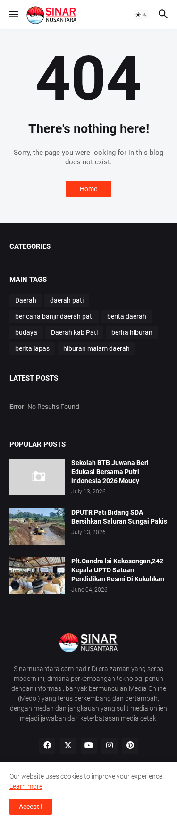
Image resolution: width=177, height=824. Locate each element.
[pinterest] (130, 746)
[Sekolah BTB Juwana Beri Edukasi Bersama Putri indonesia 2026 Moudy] (37, 477)
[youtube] (89, 746)
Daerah (25, 300)
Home (88, 189)
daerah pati (67, 300)
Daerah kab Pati (74, 332)
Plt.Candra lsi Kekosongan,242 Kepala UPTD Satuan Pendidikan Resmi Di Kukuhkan (117, 570)
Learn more (25, 786)
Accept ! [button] (30, 806)
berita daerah (126, 316)
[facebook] (47, 746)
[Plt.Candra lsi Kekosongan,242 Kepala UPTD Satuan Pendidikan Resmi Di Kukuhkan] (37, 575)
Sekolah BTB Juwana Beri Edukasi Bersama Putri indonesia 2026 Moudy (110, 471)
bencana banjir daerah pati (54, 316)
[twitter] (68, 746)
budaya (26, 332)
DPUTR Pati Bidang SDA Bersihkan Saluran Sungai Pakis (119, 517)
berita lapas (32, 348)
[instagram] (109, 746)
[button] (13, 15)
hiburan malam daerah (96, 348)
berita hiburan (131, 332)
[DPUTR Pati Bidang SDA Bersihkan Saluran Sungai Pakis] (37, 526)
